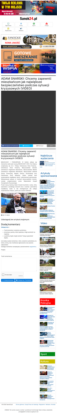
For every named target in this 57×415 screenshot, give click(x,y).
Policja (46, 25)
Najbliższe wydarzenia (47, 157)
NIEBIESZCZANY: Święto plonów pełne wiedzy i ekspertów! (47, 257)
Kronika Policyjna (46, 301)
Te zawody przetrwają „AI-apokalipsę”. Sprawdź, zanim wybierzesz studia (47, 201)
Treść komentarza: (6, 256)
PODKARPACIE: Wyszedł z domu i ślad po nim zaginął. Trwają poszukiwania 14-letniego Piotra (47, 310)
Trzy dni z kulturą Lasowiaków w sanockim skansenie (47, 390)
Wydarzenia (8, 30)
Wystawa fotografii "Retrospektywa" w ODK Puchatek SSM (47, 164)
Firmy (21, 25)
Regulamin (42, 404)
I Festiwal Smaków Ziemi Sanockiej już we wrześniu (51, 367)
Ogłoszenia (8, 25)
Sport (33, 25)
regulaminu (33, 246)
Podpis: (3, 250)
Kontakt (53, 404)
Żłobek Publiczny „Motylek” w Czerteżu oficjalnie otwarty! (46, 246)
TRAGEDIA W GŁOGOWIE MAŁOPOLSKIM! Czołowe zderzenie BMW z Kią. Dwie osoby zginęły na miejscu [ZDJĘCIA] (47, 326)
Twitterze (27, 145)
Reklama (21, 30)
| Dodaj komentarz (8, 280)
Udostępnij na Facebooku (11, 145)
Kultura (45, 361)
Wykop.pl (40, 145)
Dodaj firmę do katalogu (31, 404)
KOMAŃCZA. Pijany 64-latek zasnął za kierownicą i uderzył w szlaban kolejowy (47, 318)
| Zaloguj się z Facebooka (24, 280)
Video (44, 223)
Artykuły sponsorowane (49, 174)
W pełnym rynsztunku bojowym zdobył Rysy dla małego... (47, 235)
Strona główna (20, 404)
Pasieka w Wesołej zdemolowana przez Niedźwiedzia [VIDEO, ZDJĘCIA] (47, 281)
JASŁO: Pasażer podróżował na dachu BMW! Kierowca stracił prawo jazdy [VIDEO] (47, 335)
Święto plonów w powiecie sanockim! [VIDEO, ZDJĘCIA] (46, 293)
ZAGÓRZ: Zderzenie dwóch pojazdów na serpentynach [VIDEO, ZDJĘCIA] (46, 269)
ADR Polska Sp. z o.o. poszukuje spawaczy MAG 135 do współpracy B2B (47, 216)
